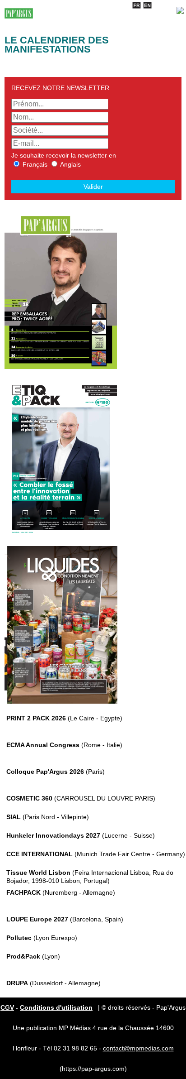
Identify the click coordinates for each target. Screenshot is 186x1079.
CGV (7, 1007)
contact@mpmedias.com (138, 1048)
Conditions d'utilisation (56, 1007)
